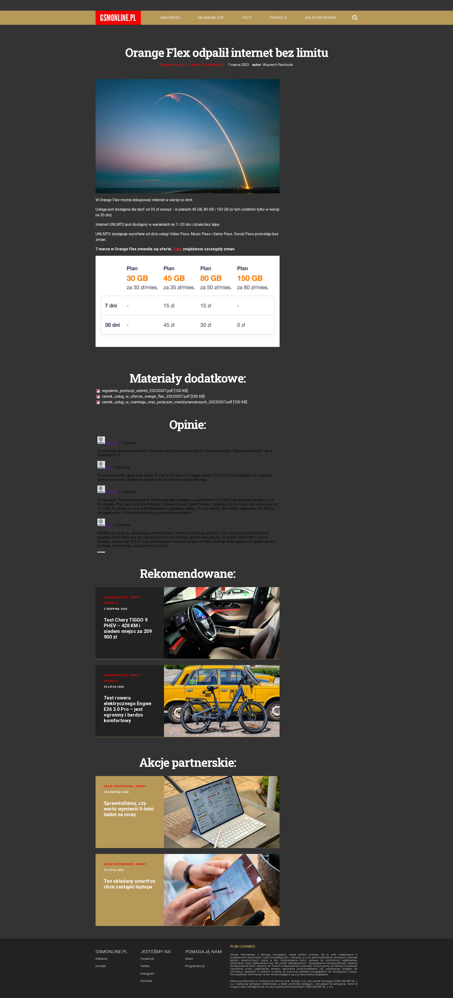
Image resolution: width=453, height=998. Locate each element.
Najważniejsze (211, 18)
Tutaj (177, 249)
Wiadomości (170, 18)
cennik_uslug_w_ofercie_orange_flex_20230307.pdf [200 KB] (153, 396)
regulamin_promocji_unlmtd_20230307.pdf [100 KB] (144, 390)
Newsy (197, 65)
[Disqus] (188, 494)
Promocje (278, 18)
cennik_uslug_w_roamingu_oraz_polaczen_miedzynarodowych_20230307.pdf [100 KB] (174, 402)
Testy (247, 18)
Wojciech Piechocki (278, 65)
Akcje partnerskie (321, 18)
